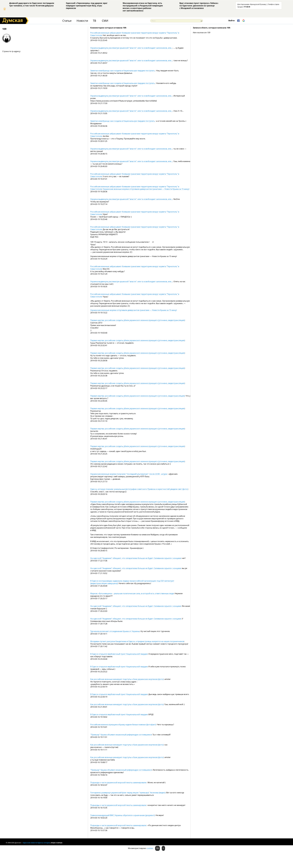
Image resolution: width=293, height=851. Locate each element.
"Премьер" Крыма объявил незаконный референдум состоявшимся (121, 734)
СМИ (105, 20)
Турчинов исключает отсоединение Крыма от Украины (115, 631)
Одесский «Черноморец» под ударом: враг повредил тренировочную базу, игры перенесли (86, 5)
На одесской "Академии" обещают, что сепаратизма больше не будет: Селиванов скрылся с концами (135, 558)
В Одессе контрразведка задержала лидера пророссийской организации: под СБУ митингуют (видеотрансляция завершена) (132, 582)
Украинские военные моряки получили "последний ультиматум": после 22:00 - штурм (129, 474)
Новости (82, 20)
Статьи (66, 20)
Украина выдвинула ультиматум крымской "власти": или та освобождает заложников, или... (131, 48)
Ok (157, 848)
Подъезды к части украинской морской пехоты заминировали (118, 782)
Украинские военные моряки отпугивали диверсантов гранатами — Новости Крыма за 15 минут (146, 189)
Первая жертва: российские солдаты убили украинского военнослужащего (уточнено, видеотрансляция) (137, 320)
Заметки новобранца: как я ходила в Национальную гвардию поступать (122, 70)
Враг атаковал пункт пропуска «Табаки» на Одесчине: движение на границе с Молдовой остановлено (198, 5)
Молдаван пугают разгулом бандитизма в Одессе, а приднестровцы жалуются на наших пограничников (137, 641)
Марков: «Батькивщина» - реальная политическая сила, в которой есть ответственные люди (132, 593)
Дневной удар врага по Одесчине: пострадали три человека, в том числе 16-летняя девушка (31, 4)
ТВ (94, 20)
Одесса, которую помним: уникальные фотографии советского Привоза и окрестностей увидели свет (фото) (139, 489)
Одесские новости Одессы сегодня (36, 843)
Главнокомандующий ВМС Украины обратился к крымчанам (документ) (122, 815)
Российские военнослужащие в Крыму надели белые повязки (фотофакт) (123, 724)
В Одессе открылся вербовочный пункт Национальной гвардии (119, 654)
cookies (150, 848)
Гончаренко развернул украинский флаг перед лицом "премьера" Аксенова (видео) (127, 792)
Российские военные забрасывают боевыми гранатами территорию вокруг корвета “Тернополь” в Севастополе (134, 34)
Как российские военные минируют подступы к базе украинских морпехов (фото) (127, 679)
